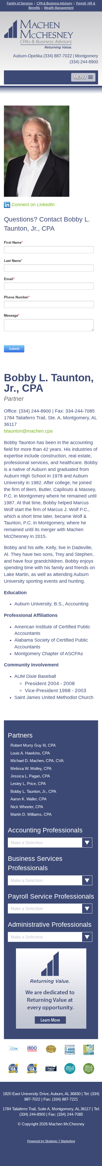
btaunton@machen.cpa (28, 431)
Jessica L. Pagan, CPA (30, 776)
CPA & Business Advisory (54, 3)
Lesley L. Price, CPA (28, 783)
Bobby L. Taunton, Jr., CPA (33, 791)
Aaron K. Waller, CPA (28, 799)
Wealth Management (58, 8)
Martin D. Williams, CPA (31, 814)
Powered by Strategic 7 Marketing (51, 1141)
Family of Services (20, 3)
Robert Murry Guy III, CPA (33, 745)
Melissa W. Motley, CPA (31, 768)
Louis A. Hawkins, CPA (30, 753)
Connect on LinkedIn (33, 204)
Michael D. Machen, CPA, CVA (37, 760)
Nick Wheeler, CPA (26, 807)
